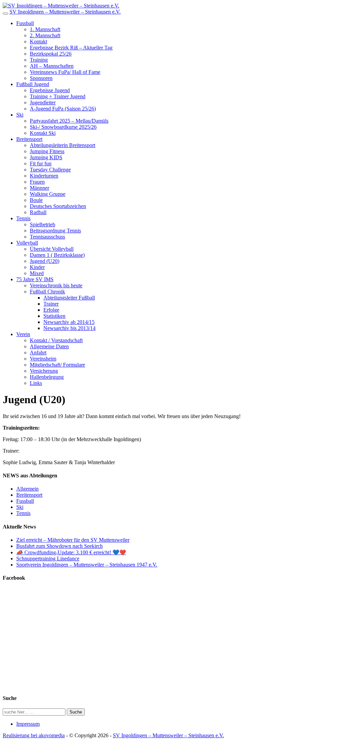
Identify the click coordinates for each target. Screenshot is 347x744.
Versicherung (44, 371)
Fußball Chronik (47, 291)
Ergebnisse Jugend (50, 90)
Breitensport (29, 139)
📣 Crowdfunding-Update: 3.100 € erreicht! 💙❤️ (71, 552)
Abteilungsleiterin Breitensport (62, 145)
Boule (36, 200)
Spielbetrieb (42, 224)
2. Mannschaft (45, 35)
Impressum (28, 724)
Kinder (37, 267)
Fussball (25, 23)
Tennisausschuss (47, 237)
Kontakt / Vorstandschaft (56, 340)
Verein (23, 334)
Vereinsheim (43, 358)
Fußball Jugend (32, 84)
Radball (38, 212)
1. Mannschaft (45, 29)
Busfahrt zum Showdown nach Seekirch (59, 546)
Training (39, 60)
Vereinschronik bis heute (56, 285)
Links (36, 383)
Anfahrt (38, 352)
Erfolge (51, 310)
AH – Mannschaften (52, 66)
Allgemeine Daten (49, 346)
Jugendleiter (43, 102)
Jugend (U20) (44, 261)
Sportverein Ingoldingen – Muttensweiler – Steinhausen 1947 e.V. (86, 564)
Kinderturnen (44, 176)
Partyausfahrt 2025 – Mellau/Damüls (69, 121)
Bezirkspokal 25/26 (51, 54)
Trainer (51, 304)
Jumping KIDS (46, 157)
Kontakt (38, 41)
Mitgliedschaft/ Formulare (57, 365)
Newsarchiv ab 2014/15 (69, 322)
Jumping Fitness (47, 151)
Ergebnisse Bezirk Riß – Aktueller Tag (71, 47)
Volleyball (27, 243)
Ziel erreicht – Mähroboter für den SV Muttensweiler (72, 540)
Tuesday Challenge (50, 169)
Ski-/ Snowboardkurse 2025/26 (63, 127)
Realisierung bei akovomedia (34, 735)
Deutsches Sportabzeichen (58, 206)
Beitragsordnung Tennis (55, 230)
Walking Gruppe (47, 194)
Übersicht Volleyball (52, 249)
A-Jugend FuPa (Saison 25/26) (63, 108)
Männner (39, 188)
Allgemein (27, 489)
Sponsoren (41, 78)
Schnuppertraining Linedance (47, 558)
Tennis (23, 218)
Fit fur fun (41, 163)
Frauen (37, 182)
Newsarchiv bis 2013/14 (69, 328)
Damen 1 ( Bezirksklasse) (57, 255)
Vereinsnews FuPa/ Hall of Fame (65, 72)
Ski (19, 115)
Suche (75, 712)
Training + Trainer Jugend (57, 96)
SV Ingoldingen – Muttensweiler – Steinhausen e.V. (65, 12)
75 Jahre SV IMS (35, 279)
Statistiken (54, 316)
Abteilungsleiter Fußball (69, 298)
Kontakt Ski (43, 133)
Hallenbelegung (47, 377)
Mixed (37, 273)
